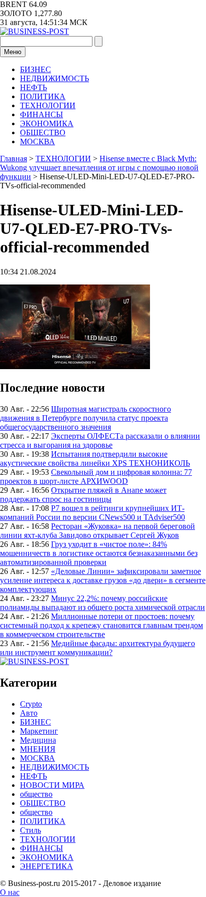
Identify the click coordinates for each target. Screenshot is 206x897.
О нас (10, 892)
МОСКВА (37, 141)
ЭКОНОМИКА (47, 123)
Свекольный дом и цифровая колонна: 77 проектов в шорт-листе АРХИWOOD (96, 476)
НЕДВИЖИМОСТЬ (54, 78)
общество (36, 794)
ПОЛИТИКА (43, 96)
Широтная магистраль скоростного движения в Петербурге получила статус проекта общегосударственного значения (85, 418)
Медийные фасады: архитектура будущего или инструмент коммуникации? (97, 648)
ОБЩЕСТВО (43, 132)
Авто (29, 713)
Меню (13, 52)
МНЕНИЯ (38, 749)
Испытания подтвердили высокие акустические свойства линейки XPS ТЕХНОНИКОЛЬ (95, 458)
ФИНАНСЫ (41, 114)
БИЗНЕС (35, 69)
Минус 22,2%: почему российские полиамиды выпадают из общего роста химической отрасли (102, 603)
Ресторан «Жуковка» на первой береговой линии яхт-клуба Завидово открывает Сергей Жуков (97, 530)
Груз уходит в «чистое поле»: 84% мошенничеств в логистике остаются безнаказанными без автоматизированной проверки (99, 553)
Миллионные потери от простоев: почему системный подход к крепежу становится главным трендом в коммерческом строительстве (101, 625)
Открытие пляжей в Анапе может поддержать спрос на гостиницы (83, 494)
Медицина (38, 740)
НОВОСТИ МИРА (52, 785)
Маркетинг (39, 731)
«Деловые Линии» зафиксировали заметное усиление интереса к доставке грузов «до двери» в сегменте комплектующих (103, 580)
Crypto (31, 704)
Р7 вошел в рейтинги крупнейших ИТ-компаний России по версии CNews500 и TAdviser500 (92, 512)
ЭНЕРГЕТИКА (46, 866)
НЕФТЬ (33, 87)
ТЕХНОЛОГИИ (48, 105)
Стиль (30, 830)
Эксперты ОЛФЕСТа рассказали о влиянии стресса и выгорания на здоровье (100, 440)
